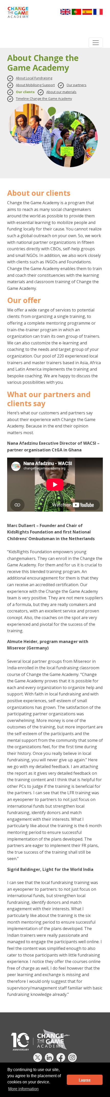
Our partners (76, 85)
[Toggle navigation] (96, 43)
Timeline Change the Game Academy (44, 98)
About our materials (61, 92)
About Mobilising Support (35, 85)
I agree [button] (85, 1080)
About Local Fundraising (34, 78)
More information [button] (23, 1089)
